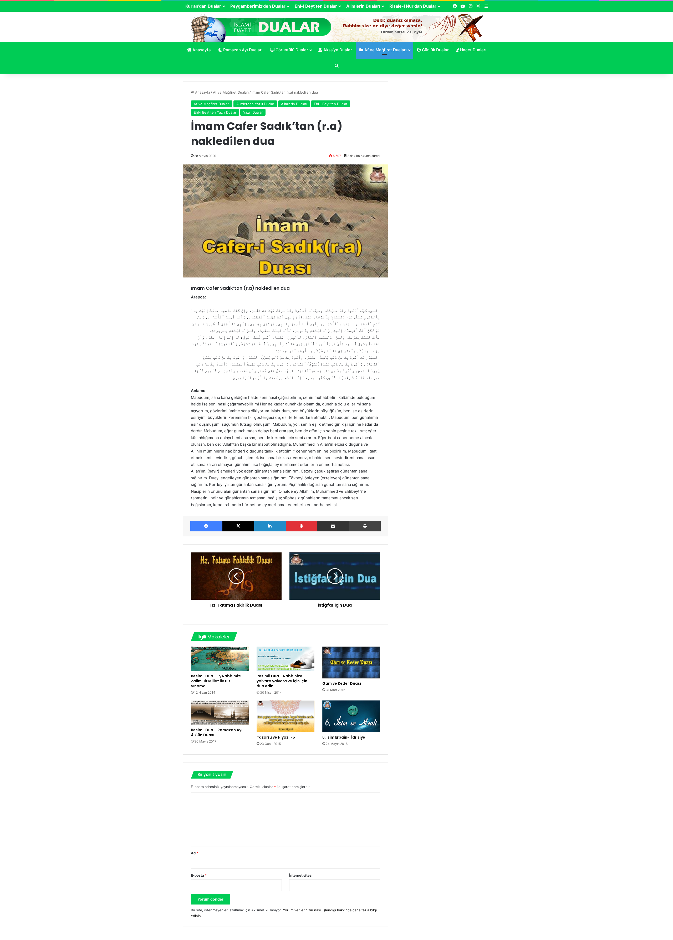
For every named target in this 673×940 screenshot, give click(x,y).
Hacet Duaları (472, 49)
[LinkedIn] (270, 526)
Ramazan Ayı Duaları (242, 49)
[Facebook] (206, 526)
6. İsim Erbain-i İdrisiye (343, 737)
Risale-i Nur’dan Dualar (412, 6)
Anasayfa (201, 49)
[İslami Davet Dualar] (337, 27)
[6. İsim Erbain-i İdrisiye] (351, 716)
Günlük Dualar (435, 49)
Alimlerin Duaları (363, 6)
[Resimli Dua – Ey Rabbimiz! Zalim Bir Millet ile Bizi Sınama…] (220, 659)
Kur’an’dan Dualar (203, 6)
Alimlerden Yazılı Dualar (255, 104)
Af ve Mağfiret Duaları (385, 49)
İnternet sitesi (301, 875)
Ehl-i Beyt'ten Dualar (330, 104)
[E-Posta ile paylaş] (333, 526)
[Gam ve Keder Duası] (351, 662)
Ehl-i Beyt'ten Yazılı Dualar (215, 112)
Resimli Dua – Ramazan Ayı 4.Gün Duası (216, 732)
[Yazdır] (365, 526)
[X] (238, 526)
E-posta (199, 875)
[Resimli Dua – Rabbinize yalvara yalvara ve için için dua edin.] (285, 659)
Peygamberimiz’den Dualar (257, 6)
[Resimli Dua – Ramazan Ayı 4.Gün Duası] (220, 712)
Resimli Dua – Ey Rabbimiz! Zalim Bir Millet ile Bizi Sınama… (216, 681)
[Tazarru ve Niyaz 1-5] (285, 716)
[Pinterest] (301, 526)
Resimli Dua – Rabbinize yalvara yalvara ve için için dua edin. (282, 681)
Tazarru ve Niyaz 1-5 (276, 737)
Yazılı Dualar (253, 112)
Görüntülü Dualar (291, 49)
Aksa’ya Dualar (337, 49)
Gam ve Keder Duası (341, 683)
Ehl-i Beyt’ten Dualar (316, 6)
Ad (194, 853)
